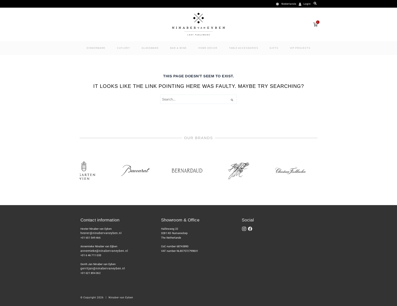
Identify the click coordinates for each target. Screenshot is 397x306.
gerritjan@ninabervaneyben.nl (102, 268)
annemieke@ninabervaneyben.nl (104, 250)
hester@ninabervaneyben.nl (101, 233)
